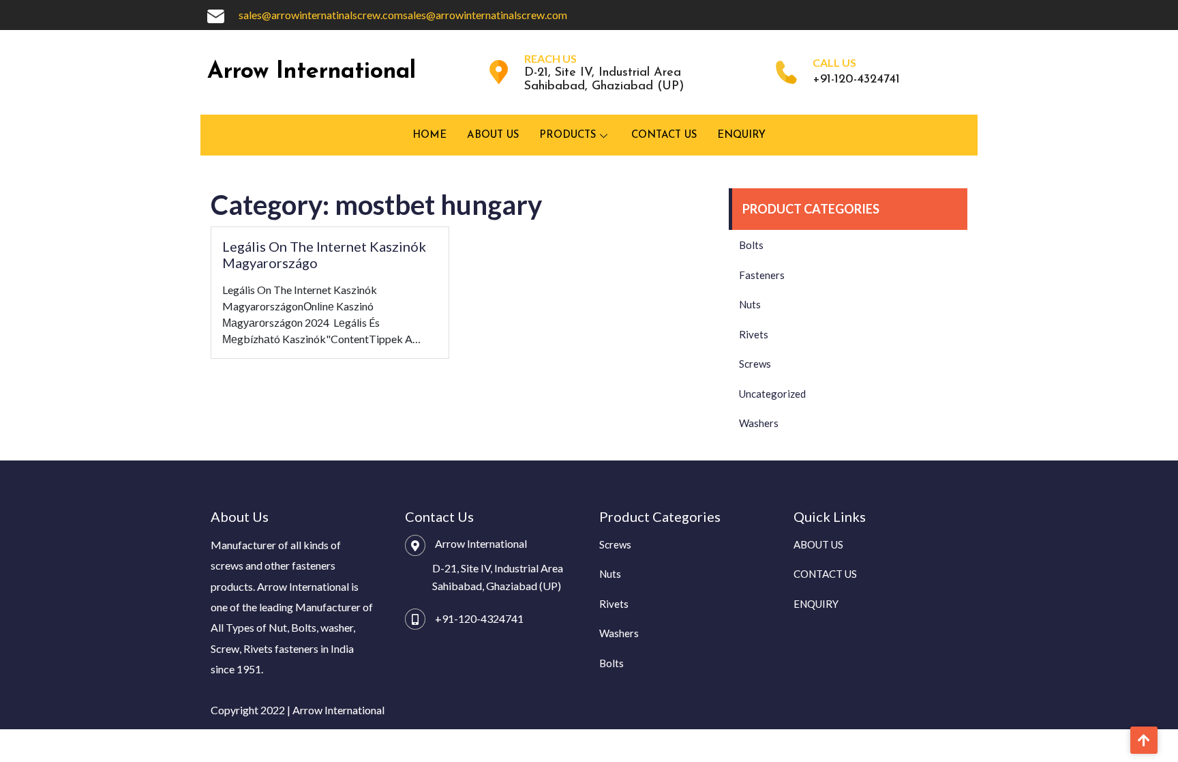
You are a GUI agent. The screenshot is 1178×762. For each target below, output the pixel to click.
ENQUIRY (741, 135)
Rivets (753, 334)
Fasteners (762, 275)
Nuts (750, 304)
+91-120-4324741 (479, 618)
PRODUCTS (567, 135)
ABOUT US (493, 135)
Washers (759, 423)
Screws (755, 363)
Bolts (751, 245)
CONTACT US (664, 135)
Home (429, 135)
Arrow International (311, 72)
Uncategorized (772, 393)
